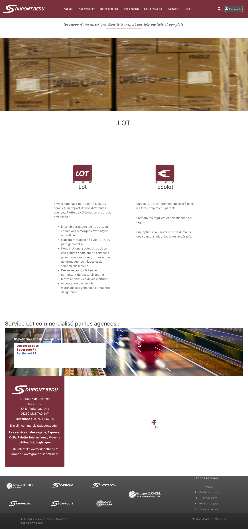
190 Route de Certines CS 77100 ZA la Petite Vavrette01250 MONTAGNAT (34, 406)
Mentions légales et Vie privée (209, 519)
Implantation (131, 8)
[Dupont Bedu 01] (59, 346)
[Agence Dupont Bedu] (35, 389)
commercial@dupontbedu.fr (40, 425)
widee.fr (38, 522)
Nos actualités (208, 497)
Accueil (68, 8)
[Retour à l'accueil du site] (23, 8)
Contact (173, 8)
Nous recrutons (209, 509)
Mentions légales (209, 503)
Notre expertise (109, 8)
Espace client (236, 9)
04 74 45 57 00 (43, 419)
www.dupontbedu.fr (44, 449)
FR (190, 8)
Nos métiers (86, 8)
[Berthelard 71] (59, 353)
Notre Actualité (153, 8)
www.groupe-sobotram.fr (41, 454)
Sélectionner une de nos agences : (38, 339)
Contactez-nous (208, 492)
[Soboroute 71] (59, 350)
